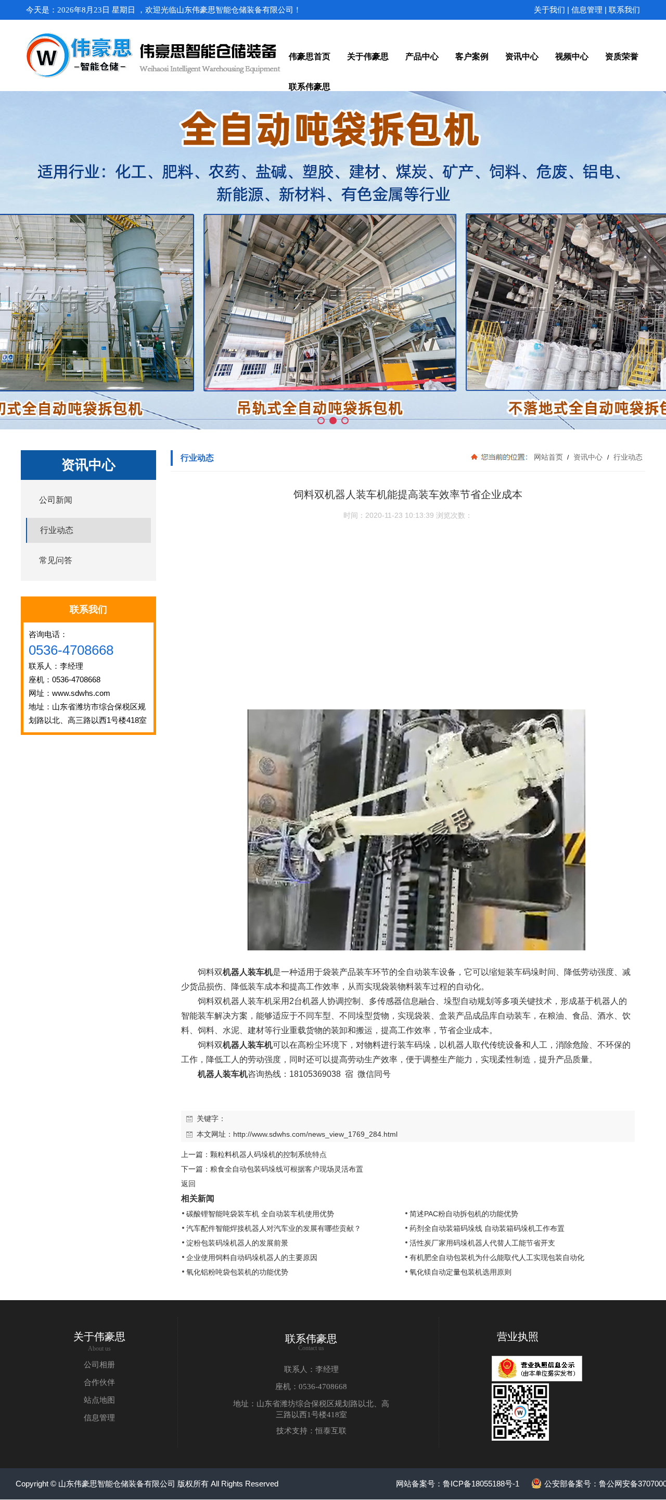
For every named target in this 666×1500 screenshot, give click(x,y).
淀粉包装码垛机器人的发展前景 (237, 1243)
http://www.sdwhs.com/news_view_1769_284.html (315, 1134)
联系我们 (624, 10)
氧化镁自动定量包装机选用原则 (460, 1272)
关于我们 (549, 10)
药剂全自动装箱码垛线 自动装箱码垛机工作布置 (487, 1228)
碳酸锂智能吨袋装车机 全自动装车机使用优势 (260, 1214)
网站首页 (548, 457)
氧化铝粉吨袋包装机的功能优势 (237, 1272)
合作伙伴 (99, 1382)
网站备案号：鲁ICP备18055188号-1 (457, 1483)
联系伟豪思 (311, 1338)
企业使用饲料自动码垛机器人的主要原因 (251, 1257)
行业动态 (627, 457)
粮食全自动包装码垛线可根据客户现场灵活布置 (286, 1169)
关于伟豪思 (99, 1336)
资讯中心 (588, 457)
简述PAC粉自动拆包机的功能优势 (463, 1214)
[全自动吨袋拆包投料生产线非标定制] (333, 260)
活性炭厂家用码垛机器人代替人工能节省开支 (482, 1243)
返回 (188, 1183)
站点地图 (99, 1400)
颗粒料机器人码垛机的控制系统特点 (268, 1154)
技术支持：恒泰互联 (311, 1431)
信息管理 (587, 10)
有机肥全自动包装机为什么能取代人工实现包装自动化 (496, 1257)
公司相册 (99, 1365)
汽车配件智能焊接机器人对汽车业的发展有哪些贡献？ (273, 1228)
